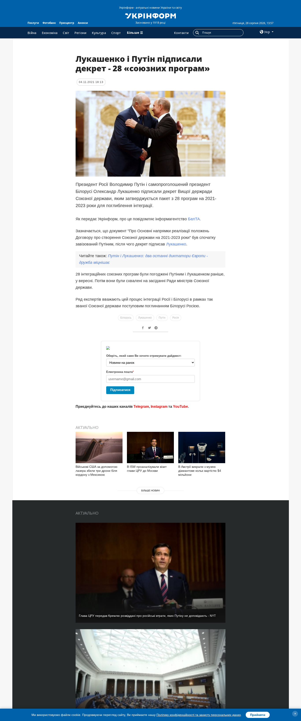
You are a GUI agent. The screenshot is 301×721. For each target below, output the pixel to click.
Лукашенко (176, 244)
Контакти (181, 33)
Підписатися (120, 390)
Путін (162, 317)
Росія (175, 317)
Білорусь (125, 317)
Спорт (116, 33)
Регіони (80, 33)
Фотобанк (49, 23)
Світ (66, 33)
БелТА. (194, 219)
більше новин (150, 490)
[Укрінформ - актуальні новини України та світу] (150, 15)
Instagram (159, 406)
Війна (32, 33)
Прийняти (257, 715)
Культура (99, 33)
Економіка (50, 33)
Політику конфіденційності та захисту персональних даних (198, 715)
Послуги (33, 23)
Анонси (83, 23)
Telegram (141, 406)
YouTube (180, 406)
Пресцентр (66, 23)
